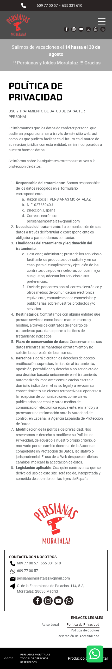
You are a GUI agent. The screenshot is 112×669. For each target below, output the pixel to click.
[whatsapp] (95, 30)
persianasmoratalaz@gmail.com (53, 221)
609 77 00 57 (47, 5)
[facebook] (66, 30)
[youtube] (81, 30)
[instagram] (73, 30)
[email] (88, 30)
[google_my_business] (102, 30)
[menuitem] (50, 625)
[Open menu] (101, 21)
